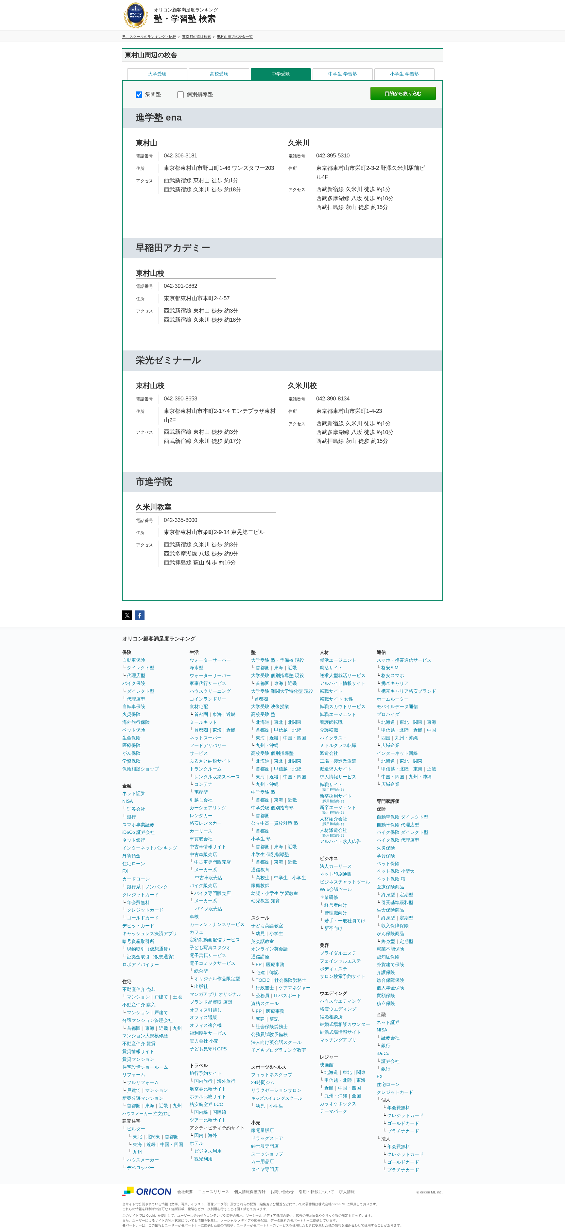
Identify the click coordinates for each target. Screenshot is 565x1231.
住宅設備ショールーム (145, 1067)
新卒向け (333, 928)
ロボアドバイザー (140, 964)
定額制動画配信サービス (215, 939)
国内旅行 (203, 1081)
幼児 (260, 933)
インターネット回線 (397, 753)
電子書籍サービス (208, 955)
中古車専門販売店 (212, 862)
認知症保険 (388, 956)
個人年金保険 (390, 987)
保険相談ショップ (140, 768)
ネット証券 (133, 793)
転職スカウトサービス (343, 706)
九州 (177, 1028)
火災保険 (131, 714)
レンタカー (201, 815)
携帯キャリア (395, 683)
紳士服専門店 (265, 1146)
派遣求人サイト (336, 768)
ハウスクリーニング (210, 691)
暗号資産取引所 (138, 941)
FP (259, 964)
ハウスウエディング (340, 1001)
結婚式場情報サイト (340, 1032)
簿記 (274, 972)
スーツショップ (267, 1154)
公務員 (262, 995)
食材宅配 (199, 706)
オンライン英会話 (269, 948)
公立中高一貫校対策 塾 (274, 823)
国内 (198, 1135)
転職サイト (331, 691)
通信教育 (260, 869)
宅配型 (201, 792)
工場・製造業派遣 (338, 761)
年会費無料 (138, 902)
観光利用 (203, 1158)
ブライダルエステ (338, 953)
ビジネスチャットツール (345, 881)
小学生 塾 (261, 838)
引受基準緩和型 (397, 902)
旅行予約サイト (206, 1073)
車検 (194, 916)
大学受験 (157, 73)
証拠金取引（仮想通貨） (152, 956)
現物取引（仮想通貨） (150, 948)
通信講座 (260, 956)
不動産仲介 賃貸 (139, 1043)
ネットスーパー (206, 737)
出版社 (201, 986)
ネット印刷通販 (336, 874)
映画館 (327, 1064)
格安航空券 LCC (206, 1104)
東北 (137, 1136)
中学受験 (281, 73)
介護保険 (386, 972)
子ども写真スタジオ (210, 947)
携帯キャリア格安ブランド (408, 691)
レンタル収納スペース (217, 776)
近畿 (163, 1028)
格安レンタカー (206, 823)
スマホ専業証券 (138, 824)
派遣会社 (329, 753)
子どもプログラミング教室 (278, 1050)
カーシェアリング (208, 807)
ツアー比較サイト (208, 1120)
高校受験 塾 (263, 714)
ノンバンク (156, 886)
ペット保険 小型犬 (396, 871)
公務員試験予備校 (269, 1034)
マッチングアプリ (338, 1040)
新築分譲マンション (142, 1098)
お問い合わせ (282, 1192)
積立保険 (386, 1003)
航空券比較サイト (208, 1089)
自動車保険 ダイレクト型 (402, 816)
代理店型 (136, 675)
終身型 (388, 894)
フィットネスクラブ (271, 1074)
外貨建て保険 (390, 964)
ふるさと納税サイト (210, 761)
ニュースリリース (213, 1192)
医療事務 (275, 964)
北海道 (262, 722)
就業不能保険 (390, 948)
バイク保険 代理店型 (398, 840)
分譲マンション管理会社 (147, 1020)
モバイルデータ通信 (397, 706)
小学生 (299, 877)
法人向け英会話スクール (276, 1042)
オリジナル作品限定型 (217, 978)
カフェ (196, 932)
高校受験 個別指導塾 (272, 753)
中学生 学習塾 (342, 73)
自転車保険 (133, 706)
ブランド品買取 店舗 (211, 1002)
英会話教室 (262, 941)
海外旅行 (226, 1081)
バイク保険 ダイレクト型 (402, 832)
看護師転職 (331, 722)
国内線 (201, 1112)
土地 (177, 996)
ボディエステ (333, 968)
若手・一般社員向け (345, 920)
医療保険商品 (390, 886)
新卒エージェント (338, 809)
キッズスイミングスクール (276, 1098)
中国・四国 (171, 1144)
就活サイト (331, 667)
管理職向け (335, 912)
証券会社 (136, 809)
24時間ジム (263, 1082)
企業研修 (329, 897)
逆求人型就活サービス (343, 675)
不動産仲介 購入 (139, 1004)
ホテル (196, 1143)
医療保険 (131, 745)
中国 (431, 730)
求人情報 (347, 1192)
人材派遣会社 (333, 832)
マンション (138, 996)
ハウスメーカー (143, 1159)
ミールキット (203, 722)
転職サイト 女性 (336, 699)
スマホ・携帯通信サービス (404, 660)
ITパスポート (287, 995)
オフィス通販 (203, 1017)
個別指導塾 (199, 94)
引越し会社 (201, 799)
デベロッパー (140, 1167)
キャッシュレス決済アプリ (149, 933)
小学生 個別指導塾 (270, 854)
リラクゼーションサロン (276, 1090)
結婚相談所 (331, 1016)
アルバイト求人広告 (340, 841)
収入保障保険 (395, 925)
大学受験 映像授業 (270, 706)
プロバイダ (388, 714)
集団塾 (152, 94)
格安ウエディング (338, 1009)
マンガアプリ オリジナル (215, 994)
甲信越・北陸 (287, 730)
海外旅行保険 (136, 722)
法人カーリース (336, 866)
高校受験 (219, 73)
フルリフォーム (143, 1082)
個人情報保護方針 (249, 1192)
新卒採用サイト (336, 798)
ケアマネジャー (295, 987)
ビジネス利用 (208, 1151)
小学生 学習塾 (404, 73)
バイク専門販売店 (212, 893)
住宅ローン (133, 863)
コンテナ (203, 784)
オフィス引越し (206, 1009)
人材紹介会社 (333, 821)
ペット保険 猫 (391, 879)
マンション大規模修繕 (145, 1035)
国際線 (219, 1112)
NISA (127, 801)
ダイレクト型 (140, 667)
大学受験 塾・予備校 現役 (277, 660)
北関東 (153, 1136)
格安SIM (390, 667)
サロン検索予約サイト (343, 976)
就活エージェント (338, 660)
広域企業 (390, 745)
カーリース (201, 831)
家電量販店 (262, 1130)
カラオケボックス (338, 1103)
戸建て (161, 996)
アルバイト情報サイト (343, 683)
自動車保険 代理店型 (398, 824)
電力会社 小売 (204, 1041)
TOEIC (263, 980)
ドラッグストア (267, 1138)
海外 (212, 1135)
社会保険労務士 (290, 980)
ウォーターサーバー (210, 660)
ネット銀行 (133, 840)
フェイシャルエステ (340, 961)
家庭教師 (260, 885)
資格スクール (265, 1003)
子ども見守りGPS (208, 1048)
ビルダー (136, 1128)
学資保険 (131, 761)
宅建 (260, 972)
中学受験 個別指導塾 (272, 807)
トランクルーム (206, 768)
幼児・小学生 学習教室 (274, 893)
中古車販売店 (203, 854)
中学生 (281, 877)
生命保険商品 (390, 910)
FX (125, 871)
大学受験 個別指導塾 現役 (277, 675)
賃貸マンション (138, 1059)
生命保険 (131, 737)
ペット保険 (133, 730)
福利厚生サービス (208, 1033)
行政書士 (265, 987)
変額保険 (386, 995)
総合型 (201, 971)
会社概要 (185, 1192)
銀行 (131, 816)
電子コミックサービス (212, 963)
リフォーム (133, 1074)
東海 (149, 1028)
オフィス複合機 (206, 1025)
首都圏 (134, 1028)
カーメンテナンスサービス (217, 924)
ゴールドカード (143, 917)
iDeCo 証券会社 (138, 832)
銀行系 (134, 886)
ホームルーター (393, 699)
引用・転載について (316, 1192)
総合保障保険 (390, 980)
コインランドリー (208, 699)
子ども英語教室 (267, 925)
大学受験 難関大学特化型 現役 (282, 691)
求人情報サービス (338, 776)
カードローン (136, 879)
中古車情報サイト (208, 846)
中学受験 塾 (263, 792)
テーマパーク (333, 1111)
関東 (361, 1072)
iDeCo (383, 1053)
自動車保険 (133, 660)
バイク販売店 (203, 885)
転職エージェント (338, 714)
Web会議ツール (336, 889)
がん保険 (131, 753)
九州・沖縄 (267, 745)
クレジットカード (140, 894)
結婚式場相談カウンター (345, 1024)
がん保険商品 (390, 933)
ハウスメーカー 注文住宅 (146, 1113)
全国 (356, 1095)
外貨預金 (131, 855)
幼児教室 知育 (265, 900)
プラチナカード (403, 1131)
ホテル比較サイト (208, 1096)
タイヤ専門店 (265, 1169)
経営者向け (335, 905)
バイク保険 (133, 683)
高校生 (262, 877)
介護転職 (329, 730)
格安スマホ (392, 675)
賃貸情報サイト (138, 1051)
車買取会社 (201, 838)
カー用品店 (262, 1161)
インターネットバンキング (149, 847)
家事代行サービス (208, 683)
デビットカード (138, 925)
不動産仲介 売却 (139, 989)
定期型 (406, 894)
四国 (385, 737)
